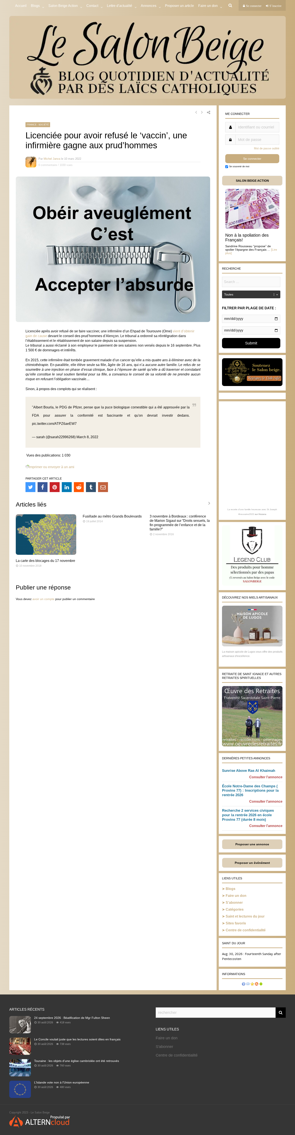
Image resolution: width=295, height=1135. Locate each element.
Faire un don (236, 895)
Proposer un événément (252, 863)
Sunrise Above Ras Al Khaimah (248, 771)
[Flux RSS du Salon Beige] (256, 984)
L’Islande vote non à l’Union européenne (61, 1082)
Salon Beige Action (63, 6)
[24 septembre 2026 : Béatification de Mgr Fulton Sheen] (20, 1032)
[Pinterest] (55, 487)
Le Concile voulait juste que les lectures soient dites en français (77, 1039)
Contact (92, 6)
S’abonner (234, 902)
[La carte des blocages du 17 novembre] (46, 553)
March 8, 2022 (87, 437)
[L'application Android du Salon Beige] (261, 984)
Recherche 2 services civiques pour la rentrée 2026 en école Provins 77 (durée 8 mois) (248, 815)
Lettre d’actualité (119, 6)
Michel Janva (52, 158)
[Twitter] (30, 487)
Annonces (148, 6)
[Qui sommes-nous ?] (243, 984)
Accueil (21, 6)
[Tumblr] (91, 487)
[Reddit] (79, 487)
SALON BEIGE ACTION (252, 180)
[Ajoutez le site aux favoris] (252, 984)
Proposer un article (179, 6)
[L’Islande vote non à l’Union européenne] (20, 1096)
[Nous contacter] (248, 984)
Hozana (262, 514)
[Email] (103, 487)
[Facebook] (43, 487)
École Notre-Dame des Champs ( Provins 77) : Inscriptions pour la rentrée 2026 (250, 790)
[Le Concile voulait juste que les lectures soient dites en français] (20, 1053)
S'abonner (164, 1046)
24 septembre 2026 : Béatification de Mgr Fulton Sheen (72, 1017)
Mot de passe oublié (266, 148)
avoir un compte (43, 599)
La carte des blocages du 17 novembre (45, 561)
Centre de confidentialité (246, 930)
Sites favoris (236, 923)
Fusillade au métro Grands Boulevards (112, 516)
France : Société (38, 124)
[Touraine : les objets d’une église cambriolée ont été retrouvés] (20, 1075)
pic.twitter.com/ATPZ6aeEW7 (54, 423)
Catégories (235, 909)
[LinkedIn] (67, 487)
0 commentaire (47, 165)
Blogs (35, 6)
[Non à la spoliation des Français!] (252, 228)
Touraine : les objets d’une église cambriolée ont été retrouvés (76, 1061)
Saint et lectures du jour (245, 916)
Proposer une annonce (252, 844)
